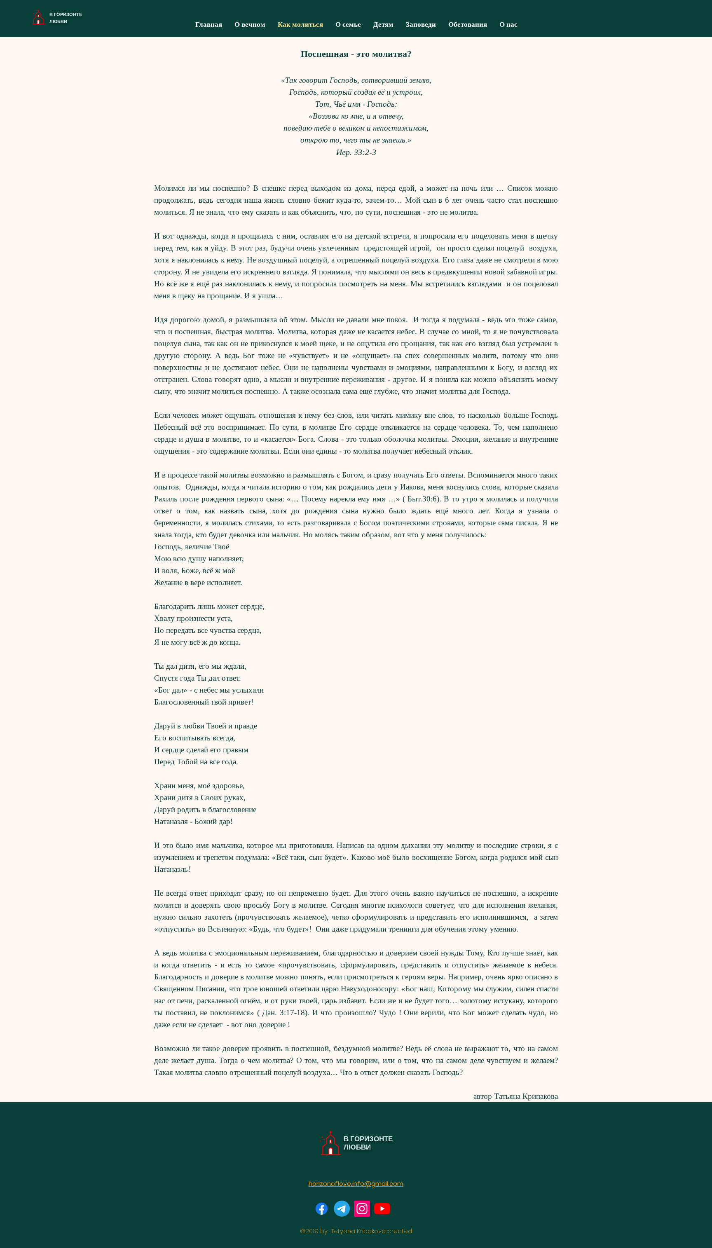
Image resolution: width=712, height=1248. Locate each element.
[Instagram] (362, 1209)
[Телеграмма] (342, 1209)
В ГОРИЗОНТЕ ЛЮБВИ (65, 18)
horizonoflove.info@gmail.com (356, 1183)
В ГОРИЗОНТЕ (368, 1139)
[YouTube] (382, 1209)
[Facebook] (322, 1209)
